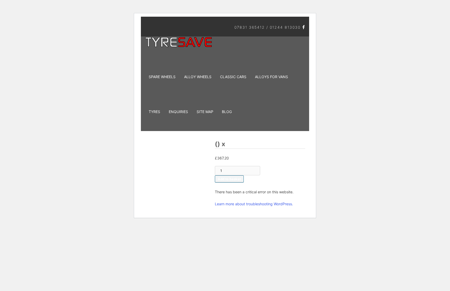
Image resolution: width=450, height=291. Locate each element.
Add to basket (229, 179)
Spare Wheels (162, 77)
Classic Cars (233, 77)
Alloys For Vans (271, 77)
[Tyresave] (179, 44)
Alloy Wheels (197, 77)
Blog (227, 111)
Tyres (154, 111)
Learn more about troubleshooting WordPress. (254, 204)
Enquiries (178, 111)
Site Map (205, 111)
